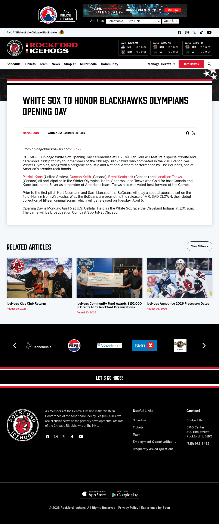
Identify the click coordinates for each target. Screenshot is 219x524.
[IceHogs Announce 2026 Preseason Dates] (180, 278)
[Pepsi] (74, 345)
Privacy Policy (128, 508)
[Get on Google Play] (125, 494)
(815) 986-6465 (197, 444)
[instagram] (186, 32)
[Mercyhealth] (109, 345)
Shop (68, 64)
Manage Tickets (159, 64)
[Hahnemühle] (39, 345)
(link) (77, 149)
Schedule (14, 64)
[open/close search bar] (209, 64)
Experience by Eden (155, 508)
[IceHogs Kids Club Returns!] (40, 278)
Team (43, 64)
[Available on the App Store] (94, 494)
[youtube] (209, 32)
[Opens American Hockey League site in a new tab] (57, 15)
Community (109, 64)
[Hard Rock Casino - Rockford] (180, 345)
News (56, 64)
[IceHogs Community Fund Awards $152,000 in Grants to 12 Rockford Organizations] (109, 278)
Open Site (170, 21)
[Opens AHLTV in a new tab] (135, 10)
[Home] (42, 48)
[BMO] (144, 345)
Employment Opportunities (152, 442)
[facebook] (179, 32)
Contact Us (194, 420)
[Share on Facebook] (187, 133)
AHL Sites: (97, 21)
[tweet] (193, 133)
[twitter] (194, 32)
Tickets (30, 64)
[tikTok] (201, 32)
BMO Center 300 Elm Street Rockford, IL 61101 (199, 432)
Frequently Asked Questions (153, 449)
